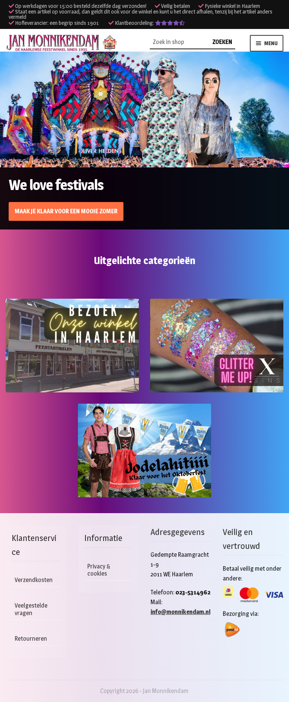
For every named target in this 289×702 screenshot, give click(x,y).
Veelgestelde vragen (31, 609)
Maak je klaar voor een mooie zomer (66, 211)
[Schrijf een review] (170, 23)
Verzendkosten (34, 579)
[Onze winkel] (72, 345)
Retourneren (31, 638)
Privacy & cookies (99, 570)
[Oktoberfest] (144, 450)
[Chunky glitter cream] (216, 345)
